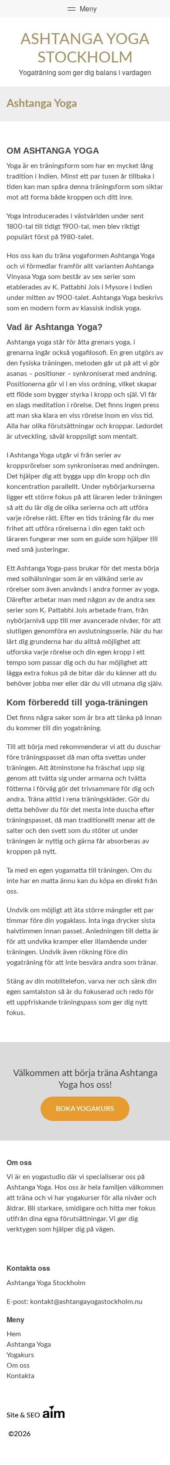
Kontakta (20, 1375)
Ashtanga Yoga (29, 1344)
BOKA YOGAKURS (85, 1108)
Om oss (18, 1365)
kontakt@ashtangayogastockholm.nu (86, 1301)
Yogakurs (20, 1355)
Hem (14, 1334)
